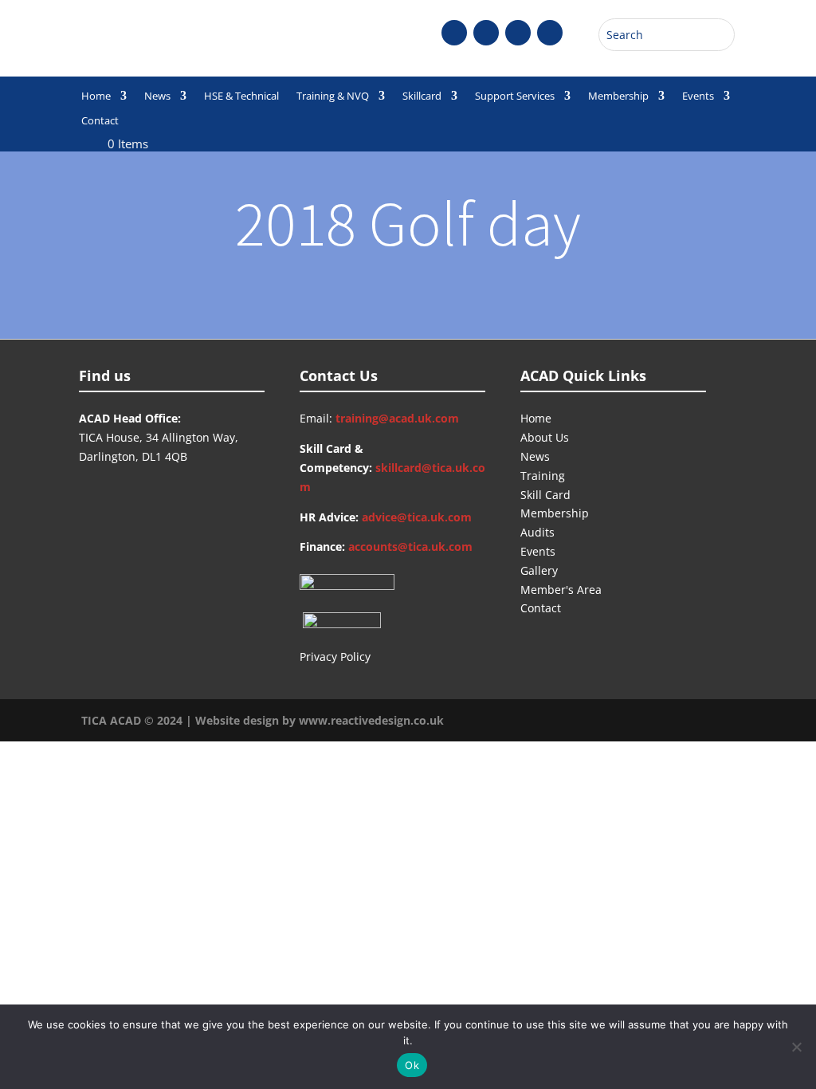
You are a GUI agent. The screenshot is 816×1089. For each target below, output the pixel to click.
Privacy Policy (335, 656)
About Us (544, 437)
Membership (618, 96)
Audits (537, 532)
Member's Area (561, 589)
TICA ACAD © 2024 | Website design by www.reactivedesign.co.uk (262, 720)
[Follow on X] (486, 32)
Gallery (539, 570)
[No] (796, 1047)
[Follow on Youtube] (518, 32)
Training (542, 475)
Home (96, 96)
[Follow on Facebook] (454, 32)
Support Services (515, 96)
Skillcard (421, 96)
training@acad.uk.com (397, 418)
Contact (100, 121)
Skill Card (545, 494)
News (157, 96)
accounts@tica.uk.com (410, 546)
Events (698, 96)
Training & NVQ (332, 96)
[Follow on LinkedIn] (550, 32)
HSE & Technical (241, 96)
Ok (412, 1065)
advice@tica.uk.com (417, 517)
